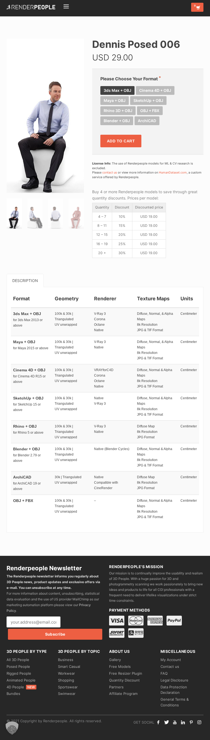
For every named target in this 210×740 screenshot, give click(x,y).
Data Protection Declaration (174, 690)
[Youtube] (175, 722)
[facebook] (158, 722)
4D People (21, 687)
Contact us (170, 666)
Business (65, 659)
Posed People (18, 666)
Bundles (13, 693)
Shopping (66, 680)
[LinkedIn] (183, 722)
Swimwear (66, 693)
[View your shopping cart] (197, 7)
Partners (116, 687)
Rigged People (19, 673)
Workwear (66, 673)
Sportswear (68, 687)
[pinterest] (191, 722)
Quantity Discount (124, 680)
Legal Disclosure (174, 680)
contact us (109, 172)
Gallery (115, 659)
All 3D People (18, 659)
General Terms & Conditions (175, 702)
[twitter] (166, 722)
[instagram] (199, 722)
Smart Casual (69, 666)
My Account (171, 659)
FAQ (164, 673)
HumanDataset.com (173, 172)
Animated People (21, 680)
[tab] (25, 280)
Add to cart (121, 141)
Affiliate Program (123, 693)
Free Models (120, 666)
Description (25, 280)
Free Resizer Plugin (125, 673)
